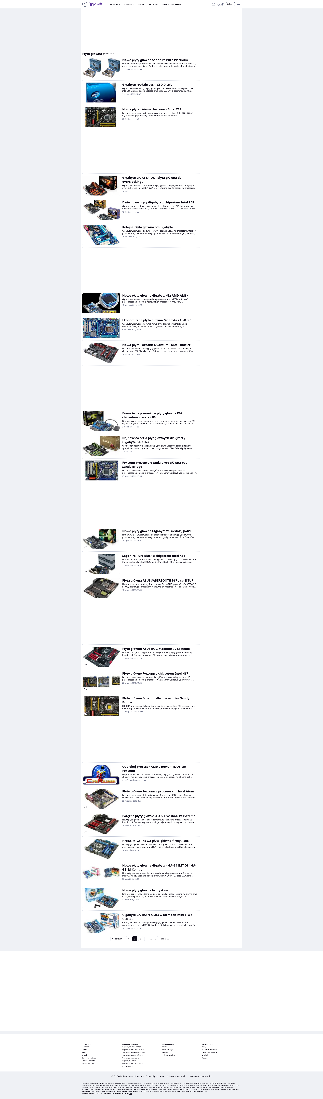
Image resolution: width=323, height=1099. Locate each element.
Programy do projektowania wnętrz (134, 1052)
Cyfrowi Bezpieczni (88, 1061)
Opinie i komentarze (171, 4)
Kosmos (128, 4)
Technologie (112, 4)
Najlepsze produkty (169, 1055)
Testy (204, 1047)
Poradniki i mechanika (210, 1050)
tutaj (130, 1093)
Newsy (164, 1047)
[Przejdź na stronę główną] (84, 6)
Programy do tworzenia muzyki (133, 1050)
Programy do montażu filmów (132, 1055)
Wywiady (205, 1055)
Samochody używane (209, 1052)
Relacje (204, 1058)
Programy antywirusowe (130, 1058)
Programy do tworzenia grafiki (132, 1063)
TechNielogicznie (88, 1063)
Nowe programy (127, 1066)
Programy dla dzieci (129, 1061)
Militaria (153, 4)
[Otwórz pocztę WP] (213, 4)
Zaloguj (230, 4)
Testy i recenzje (167, 1050)
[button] (221, 4)
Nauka (141, 4)
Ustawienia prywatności (199, 1076)
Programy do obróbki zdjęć (131, 1047)
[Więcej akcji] (198, 59)
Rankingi (165, 1052)
